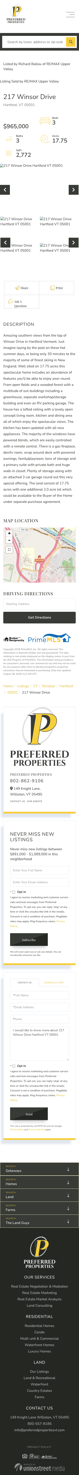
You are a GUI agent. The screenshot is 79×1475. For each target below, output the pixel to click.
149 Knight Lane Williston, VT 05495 (39, 1417)
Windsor (49, 686)
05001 (12, 692)
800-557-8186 (39, 1423)
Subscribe (29, 940)
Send (29, 1114)
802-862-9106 (27, 781)
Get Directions (39, 617)
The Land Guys (17, 1222)
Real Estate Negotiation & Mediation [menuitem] (39, 1286)
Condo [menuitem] (39, 1332)
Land (10, 1197)
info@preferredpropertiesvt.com (39, 1430)
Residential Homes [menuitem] (39, 1325)
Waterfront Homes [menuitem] (39, 1345)
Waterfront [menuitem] (39, 1384)
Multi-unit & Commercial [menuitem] (39, 1338)
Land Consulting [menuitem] (39, 1305)
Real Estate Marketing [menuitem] (39, 1292)
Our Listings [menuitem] (39, 1371)
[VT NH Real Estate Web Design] (40, 1467)
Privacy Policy (17, 1129)
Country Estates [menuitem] (39, 1390)
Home (8, 686)
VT (35, 686)
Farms (10, 1209)
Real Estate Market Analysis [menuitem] (39, 1299)
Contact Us (17, 801)
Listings (23, 686)
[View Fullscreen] (9, 549)
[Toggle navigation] (70, 14)
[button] (70, 42)
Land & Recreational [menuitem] (39, 1378)
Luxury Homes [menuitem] (39, 1351)
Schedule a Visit (54, 982)
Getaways (14, 1170)
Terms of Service (37, 1129)
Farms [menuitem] (39, 1397)
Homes (11, 1184)
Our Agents (34, 801)
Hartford (66, 686)
